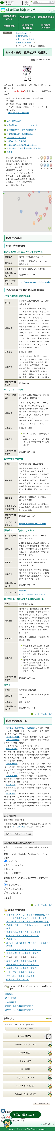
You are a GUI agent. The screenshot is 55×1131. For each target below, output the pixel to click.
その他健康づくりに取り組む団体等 (21, 130)
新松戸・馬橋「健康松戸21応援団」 (22, 961)
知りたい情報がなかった (17, 873)
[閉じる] (3, 1110)
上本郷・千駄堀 (12, 740)
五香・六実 (10, 784)
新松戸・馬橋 (11, 749)
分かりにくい (12, 869)
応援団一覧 (11, 939)
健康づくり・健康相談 (25, 39)
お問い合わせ (48, 1124)
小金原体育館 (10, 1002)
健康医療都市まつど (24, 36)
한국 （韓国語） (25, 1069)
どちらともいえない (15, 865)
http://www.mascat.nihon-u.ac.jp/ (32, 524)
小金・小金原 (11, 764)
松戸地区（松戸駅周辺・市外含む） (21, 728)
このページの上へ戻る (42, 714)
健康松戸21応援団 (23, 42)
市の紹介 (9, 994)
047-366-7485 (19, 827)
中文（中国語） (26, 1061)
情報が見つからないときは (25, 1044)
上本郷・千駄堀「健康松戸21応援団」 (23, 953)
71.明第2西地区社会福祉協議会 (20, 134)
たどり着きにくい (14, 893)
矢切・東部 (10, 793)
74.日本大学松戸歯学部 (16, 141)
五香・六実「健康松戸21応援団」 (21, 972)
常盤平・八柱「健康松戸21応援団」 (22, 968)
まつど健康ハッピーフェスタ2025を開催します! (27, 921)
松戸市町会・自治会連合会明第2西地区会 (24, 148)
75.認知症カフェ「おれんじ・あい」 (22, 145)
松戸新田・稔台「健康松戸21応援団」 (23, 949)
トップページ (21, 33)
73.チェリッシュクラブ (16, 138)
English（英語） (25, 1053)
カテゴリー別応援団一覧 (18, 113)
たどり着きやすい (14, 885)
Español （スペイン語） (25, 1086)
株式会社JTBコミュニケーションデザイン (24, 125)
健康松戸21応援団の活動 (17, 979)
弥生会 (9, 152)
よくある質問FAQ (25, 1036)
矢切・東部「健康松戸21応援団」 (21, 976)
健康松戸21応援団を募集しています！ (23, 932)
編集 (50, 1018)
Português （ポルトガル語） (26, 1094)
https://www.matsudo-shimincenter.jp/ (34, 282)
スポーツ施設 (10, 998)
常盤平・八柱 (11, 776)
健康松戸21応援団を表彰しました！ (22, 935)
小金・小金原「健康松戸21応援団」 (22, 964)
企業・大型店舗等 (14, 121)
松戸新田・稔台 (12, 737)
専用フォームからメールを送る (18, 834)
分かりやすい (12, 861)
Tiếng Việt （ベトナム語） (26, 1077)
